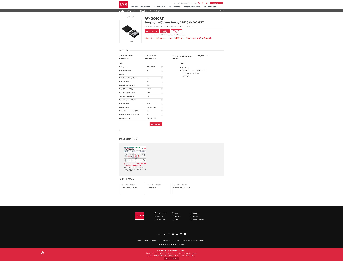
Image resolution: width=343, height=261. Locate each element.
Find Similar (155, 124)
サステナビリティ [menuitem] (210, 7)
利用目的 (146, 240)
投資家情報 (160, 216)
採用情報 (183, 3)
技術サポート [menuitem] (145, 7)
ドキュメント (148, 38)
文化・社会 (178, 216)
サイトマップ (175, 240)
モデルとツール (160, 38)
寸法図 (132, 17)
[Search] (199, 2)
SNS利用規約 (154, 240)
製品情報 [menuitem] (134, 7)
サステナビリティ (161, 219)
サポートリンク (158, 11)
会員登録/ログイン (217, 3)
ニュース (176, 3)
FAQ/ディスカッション (192, 38)
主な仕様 (121, 11)
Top (221, 11)
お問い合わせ (192, 3)
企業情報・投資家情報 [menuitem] (192, 7)
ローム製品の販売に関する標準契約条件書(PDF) (193, 240)
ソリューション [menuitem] (159, 7)
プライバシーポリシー (164, 240)
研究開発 (177, 213)
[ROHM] (123, 5)
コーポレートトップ (162, 213)
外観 (128, 17)
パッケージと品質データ (176, 38)
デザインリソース (132, 11)
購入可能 (153, 56)
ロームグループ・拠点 (198, 219)
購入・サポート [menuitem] (175, 7)
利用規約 (140, 240)
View (131, 41)
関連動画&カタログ (145, 11)
